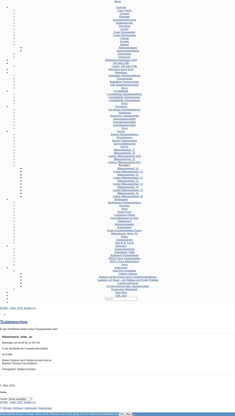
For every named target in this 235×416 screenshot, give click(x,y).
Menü (117, 1)
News (124, 87)
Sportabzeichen (124, 239)
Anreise (124, 29)
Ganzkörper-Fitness (124, 214)
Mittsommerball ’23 (127, 174)
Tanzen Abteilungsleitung (124, 134)
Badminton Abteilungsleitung (124, 75)
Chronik (124, 38)
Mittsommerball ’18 (127, 193)
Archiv (4, 398)
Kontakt (124, 41)
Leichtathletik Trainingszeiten (124, 97)
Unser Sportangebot (124, 32)
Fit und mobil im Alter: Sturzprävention (127, 286)
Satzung (124, 44)
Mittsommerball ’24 (127, 168)
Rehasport (120, 245)
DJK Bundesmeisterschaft (124, 84)
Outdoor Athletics (127, 273)
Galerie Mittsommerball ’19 (128, 190)
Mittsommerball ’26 (124, 152)
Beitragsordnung (128, 47)
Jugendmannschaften (124, 125)
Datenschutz (124, 53)
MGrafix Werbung (13, 408)
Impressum (124, 56)
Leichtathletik (121, 90)
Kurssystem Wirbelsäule (124, 289)
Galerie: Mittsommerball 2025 (124, 162)
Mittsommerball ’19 (127, 187)
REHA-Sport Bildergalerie (124, 261)
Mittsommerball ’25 (124, 159)
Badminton (121, 72)
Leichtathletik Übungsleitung (124, 100)
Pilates (124, 236)
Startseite (121, 7)
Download (124, 25)
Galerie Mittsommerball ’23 (128, 177)
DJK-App (121, 295)
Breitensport (121, 199)
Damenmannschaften (124, 121)
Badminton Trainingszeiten (124, 81)
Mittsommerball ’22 (127, 180)
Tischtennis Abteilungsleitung (124, 109)
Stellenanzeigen (124, 22)
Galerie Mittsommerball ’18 (128, 196)
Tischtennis (121, 106)
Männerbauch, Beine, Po (124, 233)
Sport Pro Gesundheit (124, 270)
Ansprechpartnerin (124, 249)
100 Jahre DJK (121, 63)
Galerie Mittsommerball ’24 (128, 171)
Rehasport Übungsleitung (124, 255)
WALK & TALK (124, 242)
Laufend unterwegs (127, 283)
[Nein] (133, 414)
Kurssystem (121, 267)
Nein (128, 414)
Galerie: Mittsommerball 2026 (124, 156)
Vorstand (124, 13)
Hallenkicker (124, 221)
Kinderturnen (124, 227)
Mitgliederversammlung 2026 (121, 60)
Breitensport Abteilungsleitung (124, 202)
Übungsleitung (124, 78)
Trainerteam (124, 112)
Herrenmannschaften (124, 118)
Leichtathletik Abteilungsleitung (124, 94)
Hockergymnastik (124, 224)
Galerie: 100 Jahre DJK (124, 66)
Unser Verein (124, 10)
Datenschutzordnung (128, 50)
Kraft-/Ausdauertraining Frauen (124, 230)
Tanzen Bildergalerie (124, 143)
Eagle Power (124, 211)
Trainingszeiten (13, 321)
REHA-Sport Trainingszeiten (124, 258)
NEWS (124, 146)
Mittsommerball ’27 (124, 149)
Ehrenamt (124, 16)
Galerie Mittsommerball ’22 (128, 183)
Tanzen (121, 131)
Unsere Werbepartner (124, 35)
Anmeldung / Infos (124, 252)
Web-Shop (121, 292)
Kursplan (124, 205)
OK (122, 414)
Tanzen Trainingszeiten (124, 140)
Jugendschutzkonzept (124, 19)
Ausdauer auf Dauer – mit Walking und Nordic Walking (127, 279)
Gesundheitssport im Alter (124, 218)
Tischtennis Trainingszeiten (124, 115)
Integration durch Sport (120, 69)
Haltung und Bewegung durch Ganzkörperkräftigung (128, 276)
